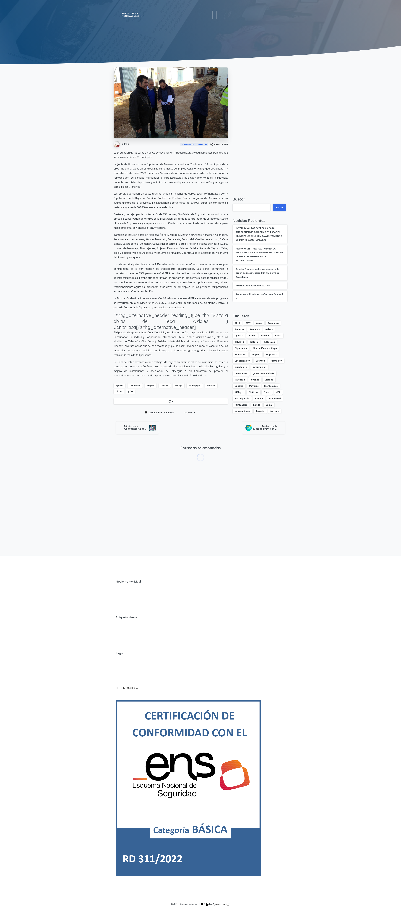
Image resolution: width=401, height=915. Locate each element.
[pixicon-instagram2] (188, 892)
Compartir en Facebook (161, 412)
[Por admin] (163, 467)
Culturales (269, 341)
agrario (119, 385)
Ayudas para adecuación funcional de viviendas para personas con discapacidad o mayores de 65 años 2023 (264, 522)
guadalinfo (241, 366)
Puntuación (241, 404)
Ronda (256, 404)
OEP (278, 392)
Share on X (189, 412)
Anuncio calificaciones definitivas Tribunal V (129, 522)
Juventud (240, 379)
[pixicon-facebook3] (175, 892)
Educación (240, 354)
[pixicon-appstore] (213, 892)
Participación (242, 398)
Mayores (254, 385)
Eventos (260, 360)
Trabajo (260, 411)
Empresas (271, 354)
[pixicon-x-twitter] (182, 892)
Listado (269, 379)
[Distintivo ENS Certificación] (188, 788)
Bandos (265, 335)
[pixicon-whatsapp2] (219, 892)
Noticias (211, 385)
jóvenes (255, 379)
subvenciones (242, 411)
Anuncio (239, 329)
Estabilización (242, 360)
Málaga (178, 385)
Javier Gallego (222, 904)
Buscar (239, 199)
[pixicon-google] (200, 892)
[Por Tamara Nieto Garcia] (118, 467)
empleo (150, 385)
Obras (119, 391)
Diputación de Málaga (265, 348)
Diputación (135, 385)
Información (259, 366)
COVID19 (239, 341)
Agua (259, 322)
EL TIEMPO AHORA (127, 688)
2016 (237, 322)
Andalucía (273, 322)
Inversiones (241, 373)
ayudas (239, 335)
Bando (252, 335)
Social (269, 404)
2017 (247, 322)
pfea (130, 391)
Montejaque (194, 385)
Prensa (259, 398)
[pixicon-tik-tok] (225, 892)
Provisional (275, 398)
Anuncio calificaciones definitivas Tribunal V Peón (175, 522)
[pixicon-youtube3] (194, 892)
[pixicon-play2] (207, 892)
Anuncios (255, 329)
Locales (164, 385)
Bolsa (278, 335)
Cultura (254, 341)
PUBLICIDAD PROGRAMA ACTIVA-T (254, 285)
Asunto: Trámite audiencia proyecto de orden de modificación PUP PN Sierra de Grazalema (257, 272)
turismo (274, 411)
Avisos (269, 329)
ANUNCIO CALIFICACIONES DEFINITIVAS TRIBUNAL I (220, 522)
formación (276, 360)
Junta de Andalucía (263, 373)
